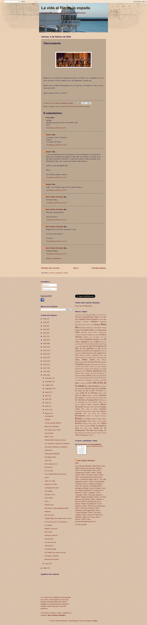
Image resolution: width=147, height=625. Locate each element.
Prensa (104, 419)
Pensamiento (80, 415)
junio (47, 399)
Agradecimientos (87, 317)
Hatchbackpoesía (79, 369)
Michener (95, 402)
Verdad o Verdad (95, 433)
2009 (45, 568)
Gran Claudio (49, 433)
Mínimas (83, 404)
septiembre (49, 388)
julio (46, 395)
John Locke (78, 378)
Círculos (95, 332)
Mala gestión (95, 397)
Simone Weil (78, 426)
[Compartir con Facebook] (88, 103)
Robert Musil (96, 423)
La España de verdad (98, 380)
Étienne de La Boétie (86, 357)
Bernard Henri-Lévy (87, 324)
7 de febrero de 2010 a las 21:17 (56, 220)
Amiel (100, 317)
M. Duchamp (88, 397)
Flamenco (103, 362)
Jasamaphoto (95, 375)
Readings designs (97, 421)
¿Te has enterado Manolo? (53, 423)
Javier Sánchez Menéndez (54, 197)
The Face (90, 430)
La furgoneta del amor (52, 488)
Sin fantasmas (86, 426)
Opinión (98, 411)
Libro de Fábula (80, 395)
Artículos (86, 322)
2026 (45, 319)
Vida (77, 434)
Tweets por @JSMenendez (83, 306)
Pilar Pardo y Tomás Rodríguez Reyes (57, 508)
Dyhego (48, 117)
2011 (45, 371)
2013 (45, 364)
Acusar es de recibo (101, 315)
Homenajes (78, 371)
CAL (95, 330)
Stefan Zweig (88, 428)
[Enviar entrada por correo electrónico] (78, 103)
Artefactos (78, 322)
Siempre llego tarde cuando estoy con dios (58, 518)
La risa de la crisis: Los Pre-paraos (56, 522)
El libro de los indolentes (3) (93, 351)
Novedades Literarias (81, 411)
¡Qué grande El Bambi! (52, 453)
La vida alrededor (92, 386)
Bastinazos (78, 324)
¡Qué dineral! (49, 545)
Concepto (83, 335)
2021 (45, 336)
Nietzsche (96, 407)
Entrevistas (86, 353)
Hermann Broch (89, 369)
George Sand (98, 364)
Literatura (102, 395)
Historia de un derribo (52, 559)
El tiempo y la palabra (52, 556)
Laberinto (88, 388)
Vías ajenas (103, 433)
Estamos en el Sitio (51, 484)
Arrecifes (100, 319)
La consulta (48, 525)
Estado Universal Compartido (89, 355)
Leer (105, 390)
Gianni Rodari (84, 366)
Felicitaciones (79, 362)
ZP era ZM (48, 532)
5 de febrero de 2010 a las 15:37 (56, 177)
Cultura (102, 339)
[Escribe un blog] (84, 103)
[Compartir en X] (86, 103)
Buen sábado (94, 327)
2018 (45, 347)
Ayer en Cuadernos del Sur (95, 446)
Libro (105, 393)
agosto (47, 392)
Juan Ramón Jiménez (87, 378)
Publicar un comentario (53, 258)
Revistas (85, 423)
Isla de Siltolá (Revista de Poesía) (55, 474)
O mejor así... (49, 467)
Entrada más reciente (50, 267)
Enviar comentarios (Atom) (59, 273)
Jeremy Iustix (102, 375)
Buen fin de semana (85, 328)
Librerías (100, 393)
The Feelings (98, 430)
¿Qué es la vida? (50, 481)
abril (46, 406)
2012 (45, 368)
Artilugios (94, 321)
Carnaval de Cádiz (66, 106)
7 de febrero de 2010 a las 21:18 (56, 254)
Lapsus (93, 388)
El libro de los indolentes (90, 347)
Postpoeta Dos (49, 505)
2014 (45, 361)
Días (97, 341)
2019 (45, 343)
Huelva (84, 371)
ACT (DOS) (49, 491)
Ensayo (80, 353)
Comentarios (47, 289)
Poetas (84, 419)
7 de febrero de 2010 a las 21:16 (56, 203)
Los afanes (79, 397)
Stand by (78, 428)
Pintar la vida (49, 436)
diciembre (48, 378)
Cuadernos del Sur (92, 339)
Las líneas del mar (81, 390)
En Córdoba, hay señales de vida (55, 552)
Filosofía (97, 362)
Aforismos (78, 317)
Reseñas (78, 423)
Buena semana (102, 328)
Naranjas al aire (50, 494)
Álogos (96, 317)
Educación (99, 344)
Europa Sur (95, 357)
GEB (93, 364)
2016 (45, 354)
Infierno (83, 373)
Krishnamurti (103, 378)
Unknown (49, 134)
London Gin (48, 450)
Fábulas (104, 360)
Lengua (77, 393)
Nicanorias (79, 406)
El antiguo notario (50, 457)
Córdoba (85, 337)
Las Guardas (101, 388)
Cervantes (84, 332)
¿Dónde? (47, 419)
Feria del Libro (89, 362)
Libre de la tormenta (88, 392)
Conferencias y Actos (93, 335)
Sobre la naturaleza (98, 425)
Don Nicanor (86, 344)
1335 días (78, 315)
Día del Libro (91, 342)
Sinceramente (49, 539)
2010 (45, 375)
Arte (104, 319)
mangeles (49, 151)
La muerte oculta (83, 383)
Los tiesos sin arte (50, 542)
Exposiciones (102, 357)
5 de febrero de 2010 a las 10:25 (56, 145)
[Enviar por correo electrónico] (82, 103)
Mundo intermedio (93, 404)
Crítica (82, 339)
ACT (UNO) (49, 498)
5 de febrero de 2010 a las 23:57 (56, 190)
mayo (47, 402)
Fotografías (79, 364)
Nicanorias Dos (88, 407)
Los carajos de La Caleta (53, 430)
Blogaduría (96, 324)
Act (90, 315)
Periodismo (103, 416)
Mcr (76, 400)
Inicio (75, 267)
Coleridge (77, 335)
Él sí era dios (49, 470)
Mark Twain (103, 397)
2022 (45, 333)
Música (103, 404)
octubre (47, 385)
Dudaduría (92, 344)
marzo (47, 409)
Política (88, 419)
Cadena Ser (79, 330)
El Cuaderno (99, 346)
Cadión (86, 330)
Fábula (77, 359)
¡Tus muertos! (49, 416)
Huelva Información (94, 370)
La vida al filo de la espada (65, 8)
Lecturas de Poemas (96, 390)
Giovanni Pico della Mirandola (97, 366)
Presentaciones (81, 421)
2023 (45, 329)
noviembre (48, 381)
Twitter (89, 433)
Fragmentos (87, 364)
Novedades (102, 409)
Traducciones (81, 433)
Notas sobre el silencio (89, 409)
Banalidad (103, 322)
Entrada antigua (99, 267)
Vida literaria (83, 435)
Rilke (90, 423)
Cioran (90, 332)
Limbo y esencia (92, 395)
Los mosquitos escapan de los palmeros (57, 443)
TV (86, 433)
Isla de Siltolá (86, 375)
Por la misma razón (51, 464)
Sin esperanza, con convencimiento (89, 444)
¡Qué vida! (48, 460)
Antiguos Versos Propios (88, 319)
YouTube (90, 435)
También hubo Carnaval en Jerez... (56, 440)
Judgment (96, 378)
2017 (45, 350)
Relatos (104, 421)
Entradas (46, 285)
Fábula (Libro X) (90, 359)
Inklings (88, 373)
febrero (47, 413)
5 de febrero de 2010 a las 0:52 (56, 128)
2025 (45, 322)
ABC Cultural (85, 315)
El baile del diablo (86, 346)
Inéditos (77, 373)
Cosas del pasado (94, 337)
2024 (45, 326)
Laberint (82, 388)
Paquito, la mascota (51, 528)
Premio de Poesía (97, 419)
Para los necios (49, 515)
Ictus (104, 371)
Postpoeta (48, 511)
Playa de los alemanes (52, 426)
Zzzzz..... (48, 501)
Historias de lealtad (100, 369)
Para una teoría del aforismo (95, 413)
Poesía (78, 418)
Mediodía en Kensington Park (88, 400)
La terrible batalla (50, 549)
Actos (94, 315)
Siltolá (103, 423)
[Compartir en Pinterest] (90, 103)
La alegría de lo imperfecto (83, 380)
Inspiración (93, 373)
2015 (45, 357)
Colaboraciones (102, 332)
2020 (45, 340)
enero (47, 563)
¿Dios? (47, 477)
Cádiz (57, 106)
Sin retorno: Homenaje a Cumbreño (56, 447)
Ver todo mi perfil (80, 524)
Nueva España (91, 411)
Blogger (95, 621)
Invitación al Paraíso (51, 535)
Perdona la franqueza (93, 416)
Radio (89, 421)
